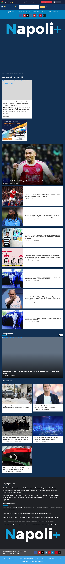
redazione (7, 105)
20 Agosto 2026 (35, 198)
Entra (42, 7)
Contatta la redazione (24, 12)
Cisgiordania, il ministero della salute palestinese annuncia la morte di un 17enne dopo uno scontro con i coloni (16, 407)
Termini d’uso (36, 12)
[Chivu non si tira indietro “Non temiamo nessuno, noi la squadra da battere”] (48, 394)
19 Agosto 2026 (35, 218)
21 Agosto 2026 (14, 183)
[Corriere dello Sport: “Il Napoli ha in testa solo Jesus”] (32, 164)
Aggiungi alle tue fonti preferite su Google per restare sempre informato (27, 2)
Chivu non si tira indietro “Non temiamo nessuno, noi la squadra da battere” (46, 406)
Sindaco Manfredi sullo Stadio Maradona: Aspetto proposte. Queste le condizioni (16, 102)
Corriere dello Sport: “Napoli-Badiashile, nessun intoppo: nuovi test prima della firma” (43, 318)
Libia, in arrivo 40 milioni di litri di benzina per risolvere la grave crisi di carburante (16, 468)
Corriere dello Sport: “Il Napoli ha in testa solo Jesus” (23, 181)
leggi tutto (6, 116)
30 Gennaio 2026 (13, 375)
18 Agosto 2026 (35, 240)
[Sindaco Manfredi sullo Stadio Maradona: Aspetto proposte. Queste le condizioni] (17, 90)
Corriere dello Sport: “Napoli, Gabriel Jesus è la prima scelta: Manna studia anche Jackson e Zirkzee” (42, 195)
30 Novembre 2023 (15, 105)
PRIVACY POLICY (53, 12)
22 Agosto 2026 (18, 411)
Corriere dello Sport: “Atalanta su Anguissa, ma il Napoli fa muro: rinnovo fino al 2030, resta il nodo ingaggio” (42, 216)
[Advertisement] (32, 54)
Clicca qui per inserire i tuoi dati (53, 6)
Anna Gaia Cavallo (9, 411)
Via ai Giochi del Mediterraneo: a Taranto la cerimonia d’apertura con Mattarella (46, 438)
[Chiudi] (63, 2)
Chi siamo (44, 12)
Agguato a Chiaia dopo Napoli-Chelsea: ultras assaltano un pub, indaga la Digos (30, 372)
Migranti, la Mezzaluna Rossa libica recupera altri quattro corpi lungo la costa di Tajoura (16, 438)
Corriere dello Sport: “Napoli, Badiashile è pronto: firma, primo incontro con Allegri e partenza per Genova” (43, 277)
